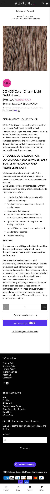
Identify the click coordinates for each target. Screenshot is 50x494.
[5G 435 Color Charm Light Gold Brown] (25, 48)
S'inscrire (25, 448)
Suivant (30, 11)
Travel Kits (7, 412)
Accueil (19, 16)
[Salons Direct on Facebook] (4, 384)
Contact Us (7, 378)
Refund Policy (9, 369)
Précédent (20, 11)
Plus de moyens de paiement (25, 331)
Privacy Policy (8, 363)
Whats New (8, 415)
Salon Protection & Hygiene (15, 409)
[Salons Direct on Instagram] (7, 384)
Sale (4, 397)
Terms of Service (10, 372)
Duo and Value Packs (12, 406)
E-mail (6, 434)
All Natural (7, 403)
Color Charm (29, 16)
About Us (7, 375)
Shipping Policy (9, 366)
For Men (6, 400)
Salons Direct (15, 472)
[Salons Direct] (25, 3)
